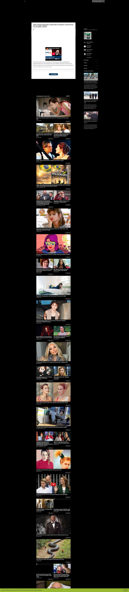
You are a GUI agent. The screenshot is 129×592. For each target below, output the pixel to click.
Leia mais (53, 74)
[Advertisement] (53, 39)
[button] (33, 29)
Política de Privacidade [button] (38, 590)
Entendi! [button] (125, 590)
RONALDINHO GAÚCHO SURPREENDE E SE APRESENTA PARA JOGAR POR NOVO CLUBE (91, 101)
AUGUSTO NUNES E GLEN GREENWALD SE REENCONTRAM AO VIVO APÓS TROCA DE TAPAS (91, 121)
